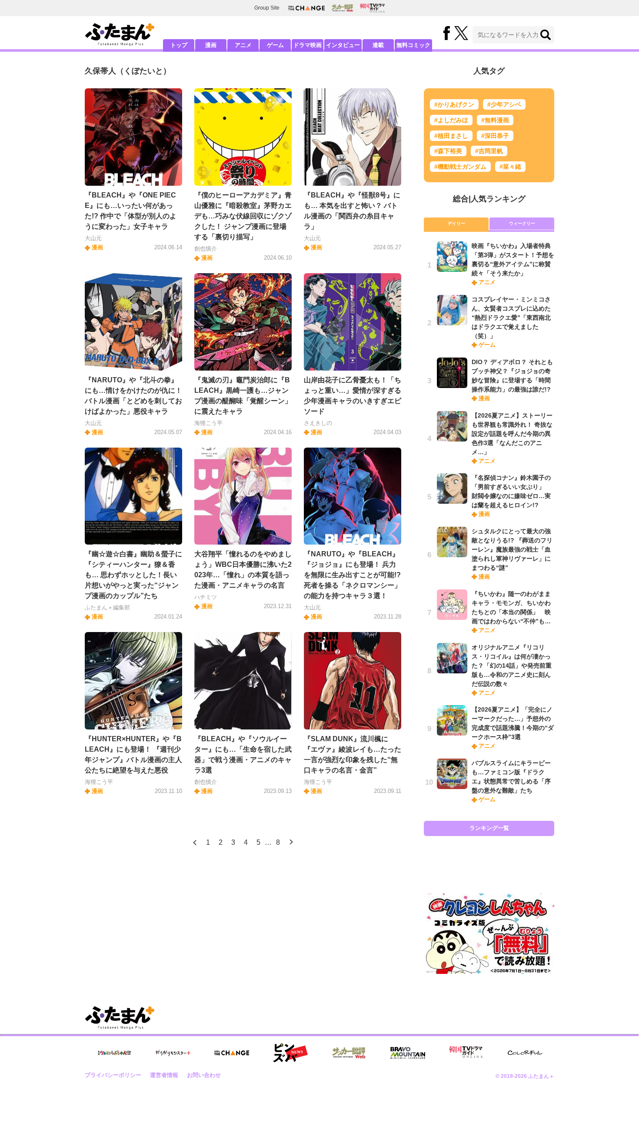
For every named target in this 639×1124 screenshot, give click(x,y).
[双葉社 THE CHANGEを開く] (306, 8)
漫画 (210, 45)
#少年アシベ (504, 104)
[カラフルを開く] (525, 1052)
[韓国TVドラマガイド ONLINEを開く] (372, 8)
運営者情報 (164, 1075)
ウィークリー (522, 223)
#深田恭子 (495, 135)
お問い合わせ (204, 1075)
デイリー (456, 223)
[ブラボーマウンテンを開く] (407, 1053)
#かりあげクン (454, 104)
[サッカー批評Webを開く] (342, 7)
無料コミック (413, 45)
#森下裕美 (448, 150)
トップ (178, 45)
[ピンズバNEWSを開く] (290, 1053)
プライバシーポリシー (113, 1075)
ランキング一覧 (489, 828)
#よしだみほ (451, 120)
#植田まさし (451, 135)
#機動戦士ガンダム (460, 166)
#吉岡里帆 (489, 150)
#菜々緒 (510, 166)
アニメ (243, 45)
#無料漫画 (495, 120)
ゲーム (275, 45)
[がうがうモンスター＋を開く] (173, 1053)
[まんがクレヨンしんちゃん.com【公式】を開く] (114, 1053)
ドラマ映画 (307, 45)
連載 (378, 45)
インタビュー (343, 45)
